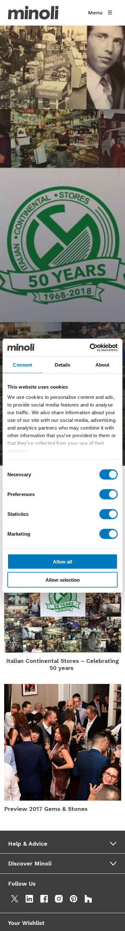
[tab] (64, 844)
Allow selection (63, 579)
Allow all (62, 561)
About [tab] (103, 365)
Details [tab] (63, 365)
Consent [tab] (22, 365)
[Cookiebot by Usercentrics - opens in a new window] (90, 347)
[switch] (108, 494)
